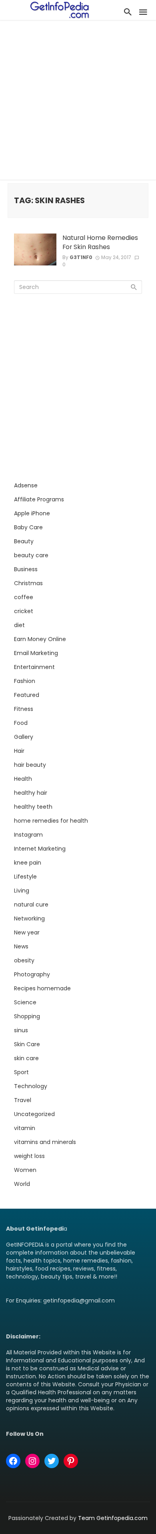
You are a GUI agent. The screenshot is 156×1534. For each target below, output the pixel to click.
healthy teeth (33, 807)
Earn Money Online (40, 639)
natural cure (31, 905)
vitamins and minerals (45, 1142)
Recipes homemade (42, 988)
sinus (21, 1030)
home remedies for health (51, 821)
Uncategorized (34, 1114)
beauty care (31, 555)
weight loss (29, 1156)
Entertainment (34, 667)
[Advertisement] (78, 102)
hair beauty (30, 765)
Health (23, 779)
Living (21, 891)
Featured (26, 695)
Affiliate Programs (39, 499)
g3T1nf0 (81, 257)
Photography (32, 974)
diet (19, 625)
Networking (29, 918)
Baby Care (28, 527)
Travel (22, 1100)
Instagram (28, 835)
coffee (23, 597)
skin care (26, 1058)
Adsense (26, 485)
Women (25, 1170)
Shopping (27, 1016)
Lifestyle (25, 877)
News (21, 946)
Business (26, 569)
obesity (24, 960)
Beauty (24, 541)
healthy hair (30, 793)
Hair (19, 751)
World (22, 1184)
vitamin (24, 1128)
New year (27, 932)
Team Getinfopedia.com (113, 1518)
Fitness (23, 709)
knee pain (27, 863)
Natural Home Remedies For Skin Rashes (100, 242)
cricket (23, 611)
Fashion (24, 681)
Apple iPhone (32, 513)
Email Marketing (36, 653)
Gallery (23, 737)
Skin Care (27, 1044)
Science (25, 1002)
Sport (21, 1072)
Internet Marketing (40, 849)
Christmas (28, 583)
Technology (30, 1086)
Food (21, 723)
